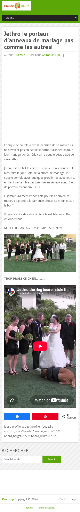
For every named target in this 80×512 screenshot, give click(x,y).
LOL (58, 55)
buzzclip (19, 55)
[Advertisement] (40, 100)
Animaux (48, 55)
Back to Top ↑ (68, 499)
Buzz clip (8, 499)
